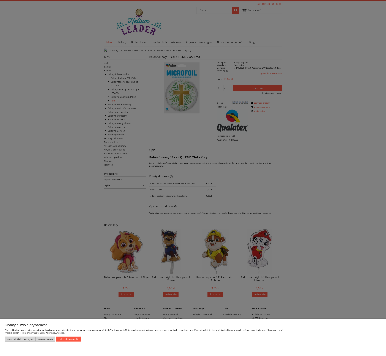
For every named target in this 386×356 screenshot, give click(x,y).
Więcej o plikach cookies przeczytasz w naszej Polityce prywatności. (35, 332)
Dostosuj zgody (45, 339)
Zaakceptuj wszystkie (68, 339)
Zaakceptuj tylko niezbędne (20, 339)
